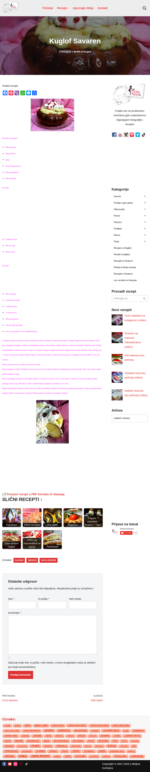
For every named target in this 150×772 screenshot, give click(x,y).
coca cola (58, 725)
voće (68, 756)
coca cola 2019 (121, 725)
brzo (27, 725)
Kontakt (103, 8)
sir (134, 746)
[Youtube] (10, 764)
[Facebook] (4, 764)
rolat (88, 746)
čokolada (120, 756)
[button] (68, 8)
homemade (138, 731)
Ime (11, 598)
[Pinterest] (21, 764)
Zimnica (106, 756)
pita (115, 741)
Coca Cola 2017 (77, 725)
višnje (57, 756)
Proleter (76, 746)
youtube (80, 756)
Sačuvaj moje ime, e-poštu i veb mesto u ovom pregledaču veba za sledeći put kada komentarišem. (51, 665)
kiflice (59, 736)
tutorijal (89, 751)
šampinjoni (137, 756)
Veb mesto (75, 598)
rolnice (99, 746)
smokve (32, 560)
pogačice (22, 746)
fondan (95, 731)
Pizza (124, 741)
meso (46, 741)
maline (19, 741)
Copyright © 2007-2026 (115, 763)
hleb (126, 731)
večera (9, 756)
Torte (75, 751)
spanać (53, 751)
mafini (8, 741)
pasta (91, 741)
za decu (94, 756)
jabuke (25, 736)
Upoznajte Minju (83, 8)
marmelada (33, 741)
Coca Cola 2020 (12, 731)
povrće (48, 746)
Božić (17, 725)
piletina (103, 741)
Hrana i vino (11, 736)
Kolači (93, 736)
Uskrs (102, 751)
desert (49, 730)
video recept (40, 756)
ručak (112, 746)
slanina (40, 751)
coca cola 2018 (99, 725)
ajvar (7, 725)
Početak (47, 8)
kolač (81, 736)
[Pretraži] (144, 8)
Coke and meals (32, 731)
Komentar (14, 612)
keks (48, 736)
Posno (35, 746)
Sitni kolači (11, 751)
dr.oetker (81, 730)
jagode (37, 736)
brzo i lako (41, 726)
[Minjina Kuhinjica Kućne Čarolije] (11, 8)
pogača (9, 746)
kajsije (19, 560)
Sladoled (27, 751)
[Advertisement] (52, 212)
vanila (131, 751)
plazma (135, 741)
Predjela (62, 746)
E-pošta (43, 598)
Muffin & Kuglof (82, 51)
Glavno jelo (111, 730)
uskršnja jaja (117, 751)
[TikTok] (26, 764)
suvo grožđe (48, 560)
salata (124, 746)
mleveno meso (61, 741)
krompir (105, 736)
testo (65, 751)
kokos (71, 736)
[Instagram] (15, 764)
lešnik (117, 736)
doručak (64, 730)
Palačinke (78, 741)
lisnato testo (132, 736)
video (23, 756)
